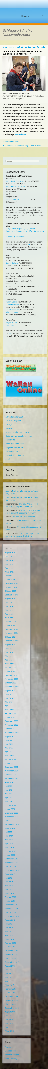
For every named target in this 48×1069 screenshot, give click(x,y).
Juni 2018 (9, 927)
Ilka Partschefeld (12, 309)
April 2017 (9, 981)
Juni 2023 (9, 698)
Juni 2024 (9, 652)
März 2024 (9, 663)
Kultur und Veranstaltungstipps (19, 436)
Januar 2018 (10, 947)
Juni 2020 (9, 836)
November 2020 (11, 817)
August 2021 (10, 782)
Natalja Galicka (12, 263)
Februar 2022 (10, 759)
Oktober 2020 (10, 820)
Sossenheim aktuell (12, 141)
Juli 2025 (8, 602)
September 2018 (12, 916)
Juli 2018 (8, 924)
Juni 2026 (9, 560)
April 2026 (9, 568)
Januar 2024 (10, 671)
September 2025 (12, 595)
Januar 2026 (10, 579)
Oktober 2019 (10, 866)
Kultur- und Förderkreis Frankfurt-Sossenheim (25, 231)
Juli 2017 (8, 970)
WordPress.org (11, 1058)
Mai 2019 (9, 885)
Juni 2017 (9, 973)
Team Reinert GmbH (14, 199)
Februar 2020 (10, 851)
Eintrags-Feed (10, 1051)
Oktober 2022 (10, 729)
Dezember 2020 (11, 813)
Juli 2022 (8, 740)
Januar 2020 (10, 855)
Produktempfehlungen (15, 443)
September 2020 (12, 824)
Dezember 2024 (11, 629)
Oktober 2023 (10, 683)
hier (16, 210)
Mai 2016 (9, 1023)
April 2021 (9, 797)
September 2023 (12, 686)
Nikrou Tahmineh (13, 312)
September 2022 (12, 732)
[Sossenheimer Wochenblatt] (24, 7)
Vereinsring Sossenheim (15, 236)
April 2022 (9, 751)
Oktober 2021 (10, 774)
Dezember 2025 (11, 583)
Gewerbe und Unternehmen (17, 432)
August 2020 (10, 828)
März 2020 (9, 847)
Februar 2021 (10, 805)
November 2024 (11, 633)
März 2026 (9, 572)
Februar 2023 (10, 713)
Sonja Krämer (11, 325)
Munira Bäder (11, 302)
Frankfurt (9, 428)
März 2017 (9, 985)
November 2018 (11, 908)
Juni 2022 (9, 744)
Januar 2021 (10, 809)
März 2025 (9, 618)
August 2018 (10, 920)
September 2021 (12, 778)
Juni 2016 (9, 1019)
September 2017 (12, 962)
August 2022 (10, 736)
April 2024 (9, 660)
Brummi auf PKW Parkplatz (24, 516)
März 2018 (9, 939)
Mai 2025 (9, 610)
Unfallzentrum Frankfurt (16, 186)
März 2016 (9, 1031)
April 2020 (9, 843)
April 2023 (9, 706)
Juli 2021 (8, 786)
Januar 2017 (10, 992)
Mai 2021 (9, 794)
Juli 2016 (8, 1015)
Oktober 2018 (10, 912)
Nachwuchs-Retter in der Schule (24, 47)
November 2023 (11, 679)
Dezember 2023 (11, 675)
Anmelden (9, 1047)
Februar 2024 (10, 667)
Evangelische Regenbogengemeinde (20, 228)
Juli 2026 (8, 556)
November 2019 (11, 862)
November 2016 (11, 1000)
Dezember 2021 (11, 767)
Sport (8, 459)
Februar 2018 (10, 943)
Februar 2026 (10, 575)
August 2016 (10, 1012)
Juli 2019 (8, 878)
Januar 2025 (10, 625)
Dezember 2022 (11, 721)
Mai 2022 (9, 748)
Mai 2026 (9, 564)
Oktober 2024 (10, 637)
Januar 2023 (10, 717)
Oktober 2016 (10, 1004)
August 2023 (10, 690)
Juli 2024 (8, 648)
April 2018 (9, 935)
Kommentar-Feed (12, 1054)
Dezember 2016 (11, 996)
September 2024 (12, 641)
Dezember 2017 (11, 950)
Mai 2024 (9, 656)
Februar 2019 (10, 897)
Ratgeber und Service (14, 447)
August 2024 (10, 644)
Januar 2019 (10, 901)
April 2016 (9, 1027)
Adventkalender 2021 (14, 417)
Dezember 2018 (11, 905)
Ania (7, 491)
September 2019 (12, 870)
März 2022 (9, 755)
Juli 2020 (8, 832)
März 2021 (9, 801)
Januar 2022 (10, 763)
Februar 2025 (10, 621)
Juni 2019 (9, 882)
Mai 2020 (9, 839)
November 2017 (11, 954)
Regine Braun (11, 322)
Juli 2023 (8, 694)
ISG (7, 234)
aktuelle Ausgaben (13, 420)
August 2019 (10, 874)
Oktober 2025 (10, 591)
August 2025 (10, 598)
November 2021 (11, 771)
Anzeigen (9, 424)
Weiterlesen (21, 134)
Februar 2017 (10, 989)
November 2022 (11, 725)
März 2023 (9, 709)
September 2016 (12, 1008)
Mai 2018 (9, 931)
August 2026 (10, 553)
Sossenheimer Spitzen (15, 455)
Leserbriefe (10, 440)
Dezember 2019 (11, 859)
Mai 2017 (9, 977)
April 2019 (9, 889)
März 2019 (9, 893)
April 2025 (9, 614)
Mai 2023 (9, 702)
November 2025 (11, 587)
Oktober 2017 (10, 958)
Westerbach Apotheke (15, 181)
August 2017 (10, 966)
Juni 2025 (9, 606)
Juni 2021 (9, 790)
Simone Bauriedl (12, 304)
